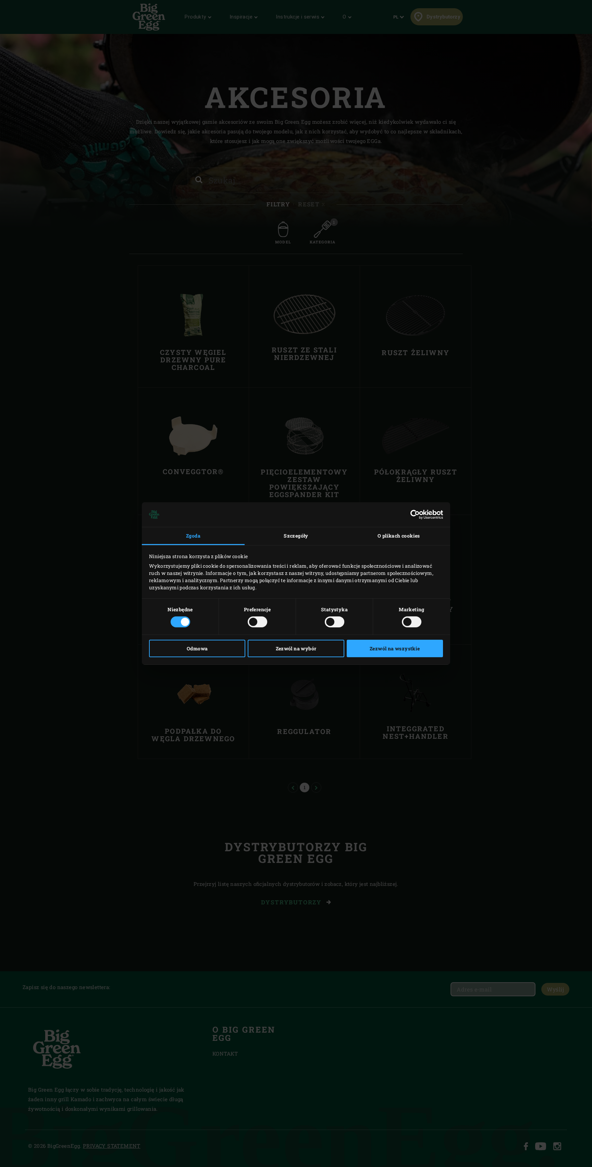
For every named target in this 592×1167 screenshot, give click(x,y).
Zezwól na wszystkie (395, 648)
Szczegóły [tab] (296, 535)
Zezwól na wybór (296, 648)
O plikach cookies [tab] (399, 535)
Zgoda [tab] (193, 535)
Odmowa (197, 648)
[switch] (257, 621)
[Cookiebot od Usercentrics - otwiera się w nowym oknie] (413, 514)
